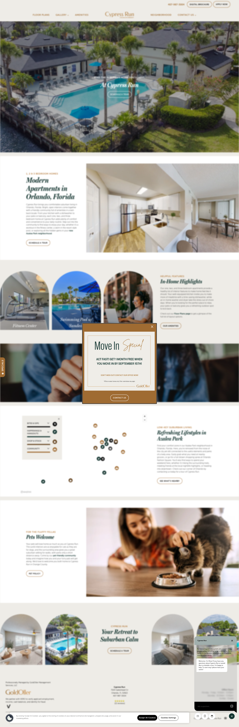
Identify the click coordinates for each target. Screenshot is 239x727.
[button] (119, 398)
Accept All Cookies (147, 718)
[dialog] (119, 363)
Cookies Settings (168, 718)
